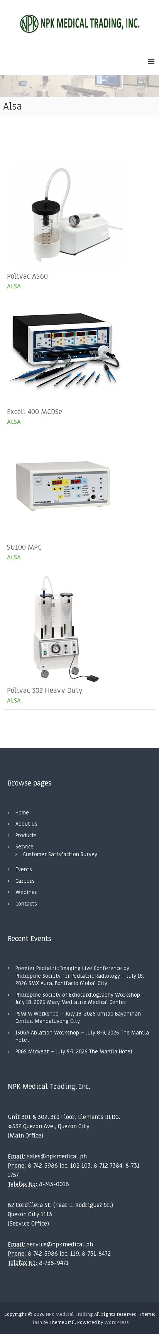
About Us (26, 824)
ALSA (14, 286)
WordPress (116, 1322)
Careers (25, 881)
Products (26, 835)
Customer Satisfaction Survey (60, 854)
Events (23, 869)
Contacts (26, 904)
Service (24, 846)
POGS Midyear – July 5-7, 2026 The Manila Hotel (73, 1051)
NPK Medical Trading (69, 1314)
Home (22, 812)
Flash (36, 1322)
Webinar (26, 892)
